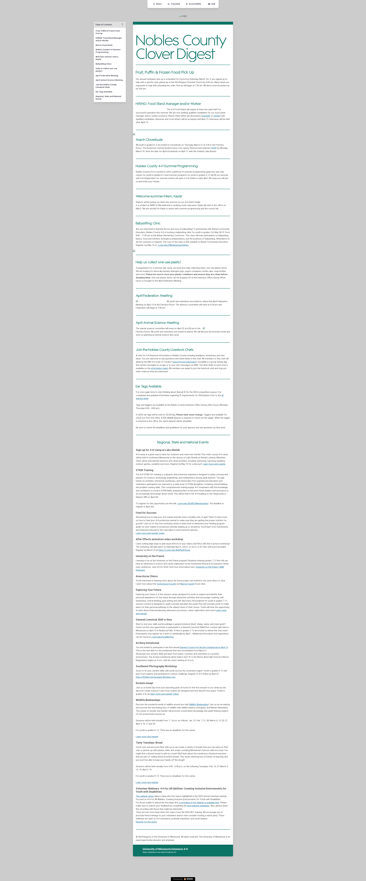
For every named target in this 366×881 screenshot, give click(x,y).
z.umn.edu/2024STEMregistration (192, 503)
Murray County (187, 584)
